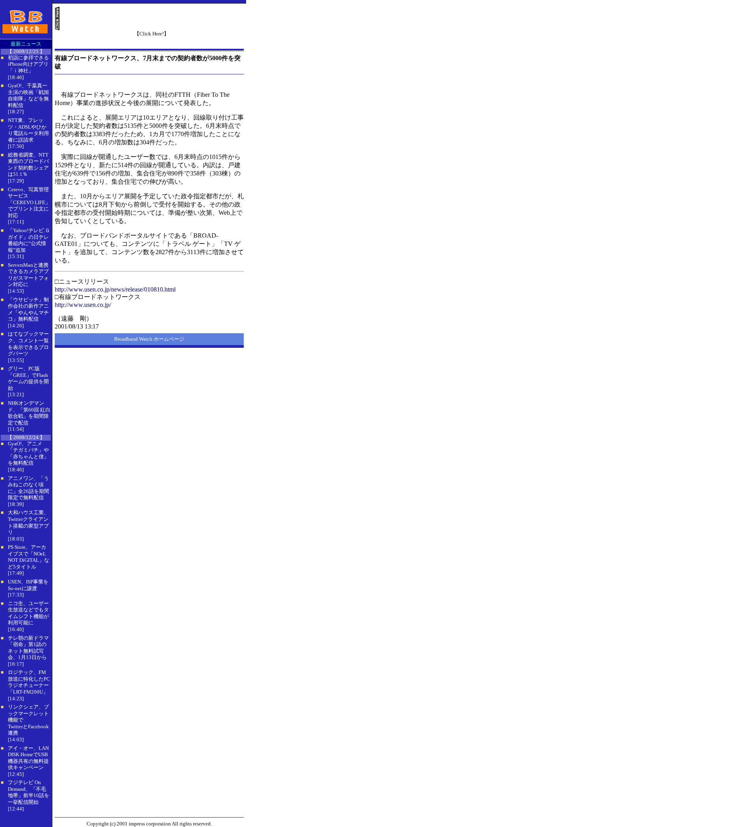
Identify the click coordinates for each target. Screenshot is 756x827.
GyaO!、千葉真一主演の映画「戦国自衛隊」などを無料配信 (28, 95)
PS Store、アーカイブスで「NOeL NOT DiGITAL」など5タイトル (28, 557)
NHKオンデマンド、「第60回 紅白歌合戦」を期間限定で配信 (29, 413)
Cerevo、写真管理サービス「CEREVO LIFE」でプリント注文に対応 (29, 202)
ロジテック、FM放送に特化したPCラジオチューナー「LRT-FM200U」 (29, 682)
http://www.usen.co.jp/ (83, 304)
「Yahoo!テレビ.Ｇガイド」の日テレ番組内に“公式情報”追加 (29, 240)
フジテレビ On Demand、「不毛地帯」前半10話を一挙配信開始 (28, 792)
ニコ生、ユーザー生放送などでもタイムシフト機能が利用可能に (28, 613)
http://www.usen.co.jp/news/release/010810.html (115, 289)
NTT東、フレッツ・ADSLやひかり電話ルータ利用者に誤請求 (28, 130)
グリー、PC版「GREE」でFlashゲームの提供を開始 (28, 378)
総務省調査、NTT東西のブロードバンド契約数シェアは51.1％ (28, 164)
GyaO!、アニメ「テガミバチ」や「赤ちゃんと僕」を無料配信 (28, 453)
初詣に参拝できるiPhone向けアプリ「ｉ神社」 (28, 64)
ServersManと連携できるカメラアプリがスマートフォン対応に (28, 275)
